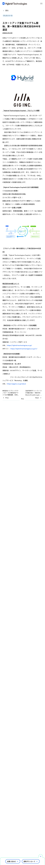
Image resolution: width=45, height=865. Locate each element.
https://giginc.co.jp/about (16, 384)
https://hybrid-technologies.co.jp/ (19, 345)
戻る (6, 11)
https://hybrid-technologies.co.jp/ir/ (23, 349)
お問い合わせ (11, 861)
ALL (22, 399)
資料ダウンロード (29, 861)
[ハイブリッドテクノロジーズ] (15, 3)
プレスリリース (7, 16)
